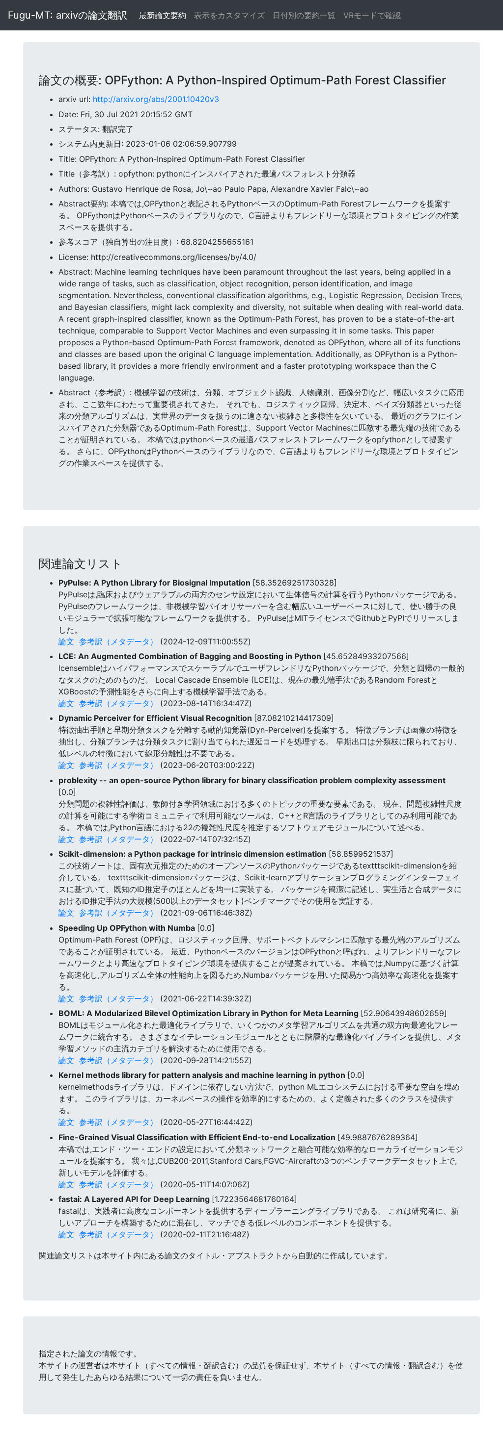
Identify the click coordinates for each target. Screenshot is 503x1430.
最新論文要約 (162, 15)
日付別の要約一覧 (304, 15)
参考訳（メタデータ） (118, 641)
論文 (66, 641)
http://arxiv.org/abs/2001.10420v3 (156, 99)
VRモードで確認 (372, 15)
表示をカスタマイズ (229, 15)
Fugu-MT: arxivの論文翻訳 (67, 15)
